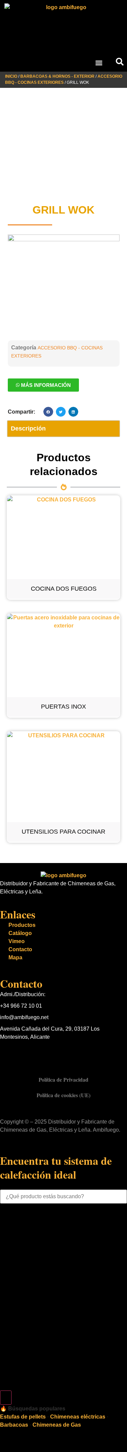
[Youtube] (26, 1052)
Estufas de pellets (23, 1417)
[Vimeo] (45, 1052)
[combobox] (63, 1196)
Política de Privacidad (63, 1079)
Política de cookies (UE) (63, 1095)
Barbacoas (14, 1425)
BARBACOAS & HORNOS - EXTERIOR (57, 76)
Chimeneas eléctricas (77, 1417)
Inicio (11, 76)
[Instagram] (63, 1052)
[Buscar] (6, 1398)
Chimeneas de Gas (57, 1425)
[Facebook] (8, 1052)
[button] (99, 62)
